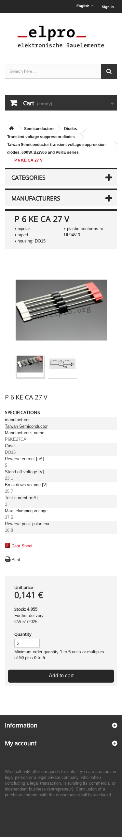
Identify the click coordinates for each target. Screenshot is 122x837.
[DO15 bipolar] (62, 364)
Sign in (108, 7)
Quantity (23, 634)
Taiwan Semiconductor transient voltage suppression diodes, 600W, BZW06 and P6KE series (56, 148)
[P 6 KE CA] (30, 364)
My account (20, 743)
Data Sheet (22, 545)
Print (15, 559)
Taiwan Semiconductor (26, 426)
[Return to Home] (11, 129)
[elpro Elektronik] (61, 36)
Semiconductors (39, 128)
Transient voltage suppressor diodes (41, 137)
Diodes (70, 128)
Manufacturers (35, 198)
